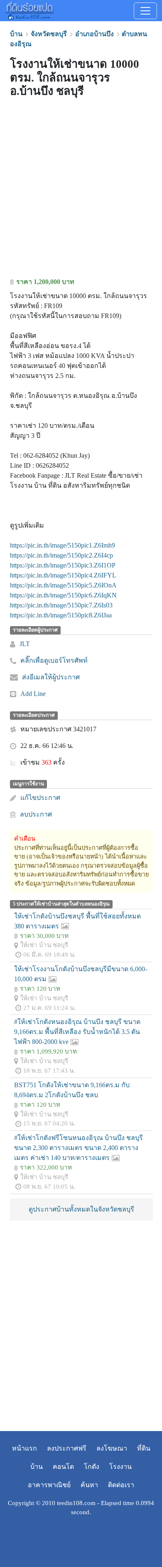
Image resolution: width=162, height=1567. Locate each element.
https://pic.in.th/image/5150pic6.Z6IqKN (63, 595)
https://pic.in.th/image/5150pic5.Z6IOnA (63, 585)
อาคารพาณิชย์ (49, 1484)
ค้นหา (89, 1484)
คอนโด (63, 1466)
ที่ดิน (143, 1448)
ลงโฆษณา (111, 1448)
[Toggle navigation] (145, 10)
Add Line (33, 693)
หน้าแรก (24, 1448)
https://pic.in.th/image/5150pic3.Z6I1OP (62, 565)
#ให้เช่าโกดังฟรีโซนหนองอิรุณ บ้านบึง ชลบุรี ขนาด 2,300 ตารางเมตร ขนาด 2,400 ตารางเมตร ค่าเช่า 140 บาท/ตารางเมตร (78, 1147)
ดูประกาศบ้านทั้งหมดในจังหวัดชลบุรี (81, 1209)
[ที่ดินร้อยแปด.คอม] (29, 9)
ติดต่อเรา (121, 1484)
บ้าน (36, 1466)
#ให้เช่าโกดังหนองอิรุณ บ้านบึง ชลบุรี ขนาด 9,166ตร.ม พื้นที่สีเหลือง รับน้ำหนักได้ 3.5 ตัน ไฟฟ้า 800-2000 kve (77, 1031)
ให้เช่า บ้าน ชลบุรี (44, 944)
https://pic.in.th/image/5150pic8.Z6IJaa (61, 615)
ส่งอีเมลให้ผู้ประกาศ (51, 677)
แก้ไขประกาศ (40, 797)
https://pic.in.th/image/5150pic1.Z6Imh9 (62, 545)
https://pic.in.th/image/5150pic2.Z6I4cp (61, 555)
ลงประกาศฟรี (66, 1448)
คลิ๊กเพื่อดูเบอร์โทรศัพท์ (54, 660)
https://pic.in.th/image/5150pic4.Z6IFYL (63, 575)
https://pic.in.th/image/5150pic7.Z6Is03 (61, 605)
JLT (25, 643)
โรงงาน (120, 1466)
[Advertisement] (81, 190)
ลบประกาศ (36, 814)
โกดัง (91, 1466)
